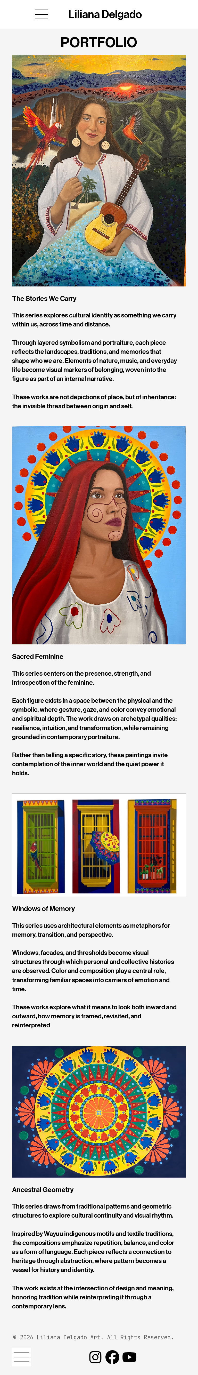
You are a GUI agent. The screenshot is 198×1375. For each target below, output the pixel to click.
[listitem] (99, 602)
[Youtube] (129, 1357)
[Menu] (41, 14)
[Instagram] (95, 1357)
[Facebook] (112, 1357)
